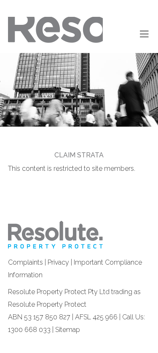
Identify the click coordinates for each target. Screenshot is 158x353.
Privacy (58, 262)
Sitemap (67, 330)
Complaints (25, 262)
